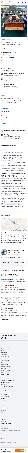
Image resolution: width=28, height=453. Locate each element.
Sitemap (10, 435)
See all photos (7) (22, 7)
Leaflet (13, 230)
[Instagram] (2, 338)
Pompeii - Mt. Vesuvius (6, 423)
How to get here (4, 345)
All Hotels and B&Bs (5, 382)
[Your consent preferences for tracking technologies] (25, 450)
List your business (5, 405)
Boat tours (3, 368)
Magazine (3, 398)
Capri (2, 412)
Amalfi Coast (4, 414)
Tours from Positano (5, 372)
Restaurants (4, 384)
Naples (2, 417)
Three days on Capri (5, 366)
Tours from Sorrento (5, 370)
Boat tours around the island (7, 362)
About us (3, 402)
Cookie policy (23, 437)
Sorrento (3, 416)
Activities (3, 376)
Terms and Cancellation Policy (11, 87)
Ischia (2, 419)
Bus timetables (4, 350)
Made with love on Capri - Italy (7, 442)
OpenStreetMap (19, 230)
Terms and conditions (6, 437)
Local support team (5, 396)
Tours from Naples (5, 374)
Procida (3, 421)
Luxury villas (3, 388)
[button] (14, 223)
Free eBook (3, 400)
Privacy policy (15, 437)
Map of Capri (4, 354)
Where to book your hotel (7, 386)
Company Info (4, 435)
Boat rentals (4, 352)
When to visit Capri (5, 356)
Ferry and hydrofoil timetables (8, 348)
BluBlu (5, 430)
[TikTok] (5, 338)
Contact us (3, 404)
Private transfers (5, 347)
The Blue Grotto (4, 364)
